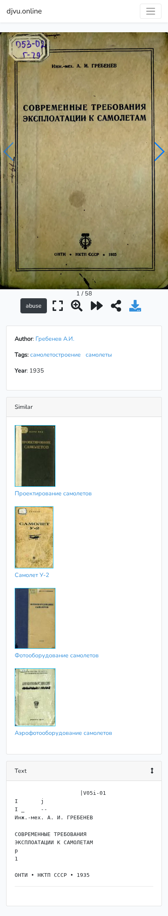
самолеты (100, 354)
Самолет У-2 (32, 575)
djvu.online (24, 11)
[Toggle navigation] (150, 11)
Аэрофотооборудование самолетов (63, 733)
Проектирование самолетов (53, 493)
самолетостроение (57, 354)
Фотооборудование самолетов (57, 655)
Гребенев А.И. (54, 339)
